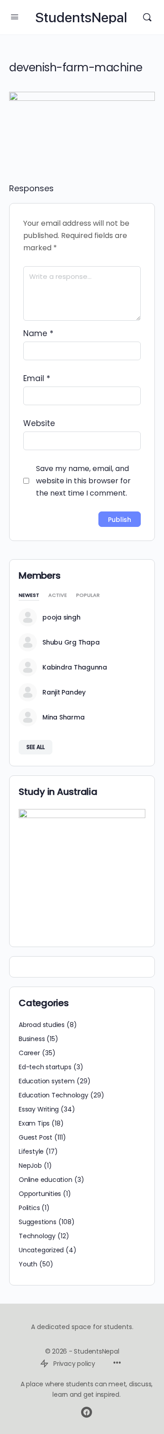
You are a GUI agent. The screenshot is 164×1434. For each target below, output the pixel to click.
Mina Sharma (63, 717)
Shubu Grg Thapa (70, 642)
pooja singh (61, 617)
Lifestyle (31, 1151)
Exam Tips (34, 1123)
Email (36, 378)
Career (29, 1052)
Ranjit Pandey (64, 692)
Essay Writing (39, 1109)
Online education (45, 1179)
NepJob (30, 1165)
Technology (37, 1235)
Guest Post (35, 1137)
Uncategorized (41, 1250)
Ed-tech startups (45, 1067)
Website (39, 423)
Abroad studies (42, 1024)
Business (32, 1038)
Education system (47, 1081)
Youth (28, 1264)
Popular (88, 596)
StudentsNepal (81, 17)
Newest (29, 596)
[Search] (147, 17)
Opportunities (40, 1193)
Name (38, 333)
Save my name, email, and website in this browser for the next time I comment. (83, 480)
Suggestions (37, 1221)
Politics (29, 1207)
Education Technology (53, 1095)
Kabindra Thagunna (74, 667)
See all (35, 747)
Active (57, 596)
